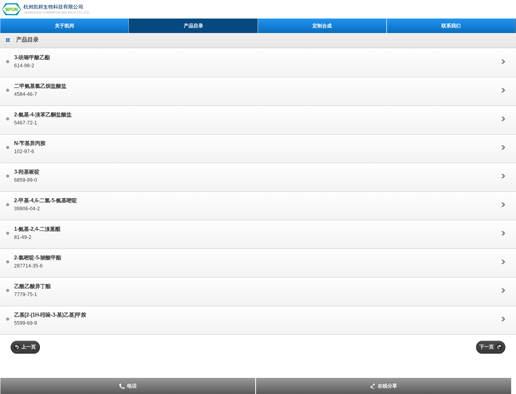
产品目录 (193, 26)
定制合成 (322, 26)
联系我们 (451, 26)
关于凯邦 (64, 26)
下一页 (486, 347)
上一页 (28, 347)
